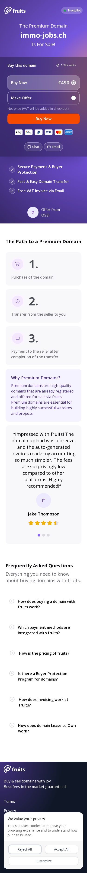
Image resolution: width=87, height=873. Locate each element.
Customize (43, 861)
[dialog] (43, 840)
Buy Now (44, 118)
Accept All (61, 849)
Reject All (25, 849)
